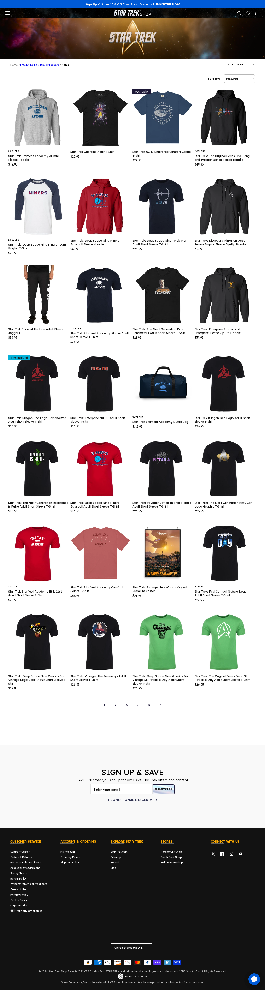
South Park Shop (171, 857)
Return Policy (18, 878)
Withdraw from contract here (28, 884)
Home (14, 64)
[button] (239, 13)
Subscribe (163, 789)
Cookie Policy (18, 900)
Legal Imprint (19, 905)
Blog (113, 867)
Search (115, 862)
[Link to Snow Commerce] (132, 979)
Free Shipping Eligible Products (39, 64)
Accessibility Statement (25, 867)
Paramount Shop (171, 851)
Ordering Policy (70, 857)
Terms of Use (18, 889)
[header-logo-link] (132, 13)
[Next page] (160, 705)
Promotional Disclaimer (132, 800)
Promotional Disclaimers (25, 862)
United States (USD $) (128, 947)
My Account (67, 851)
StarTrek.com (119, 851)
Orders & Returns (21, 857)
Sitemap (116, 857)
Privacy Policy (19, 894)
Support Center (20, 851)
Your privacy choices (29, 910)
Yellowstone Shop (172, 862)
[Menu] (7, 13)
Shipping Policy (70, 862)
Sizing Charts (18, 873)
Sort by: (214, 78)
